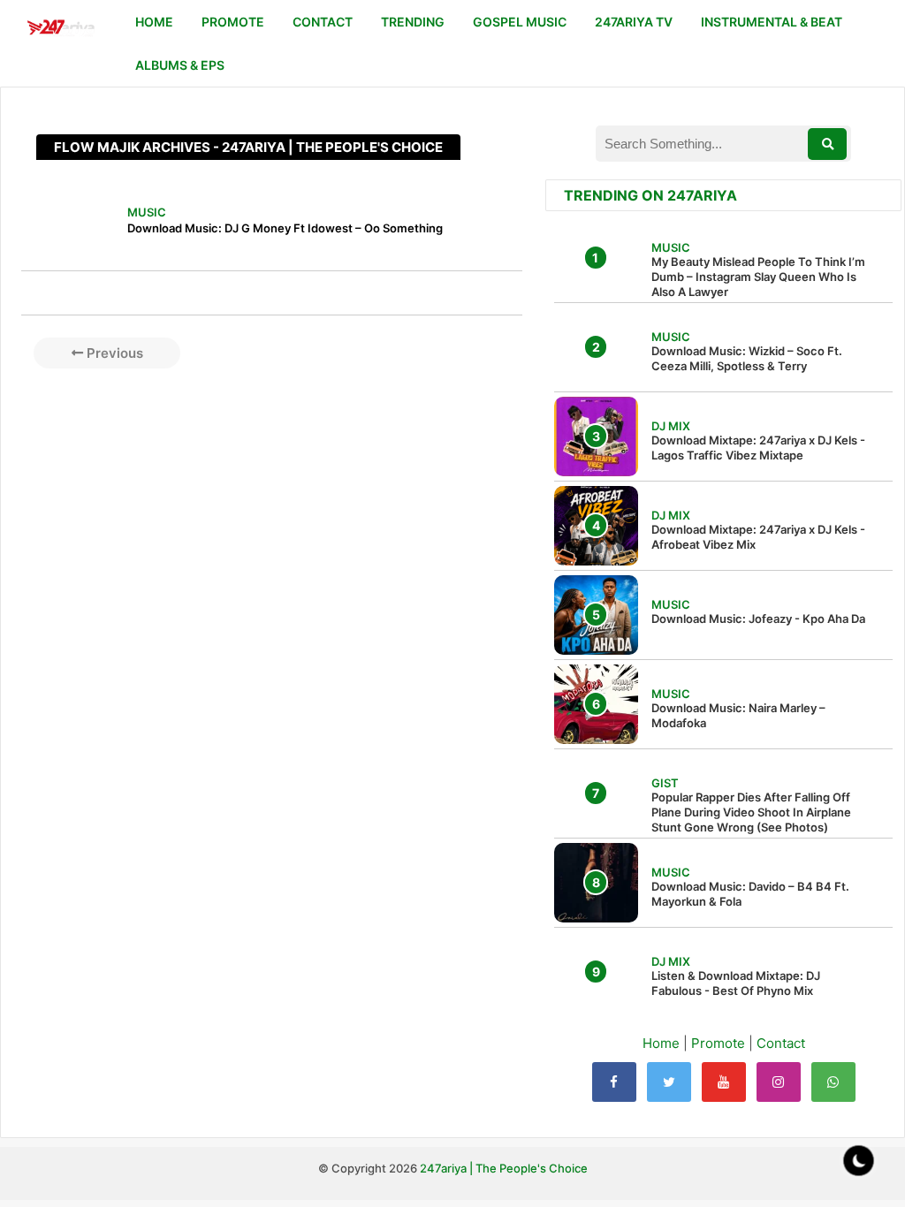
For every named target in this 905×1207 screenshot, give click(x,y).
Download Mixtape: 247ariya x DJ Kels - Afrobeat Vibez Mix (758, 536)
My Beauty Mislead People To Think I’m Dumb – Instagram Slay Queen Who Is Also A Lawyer (758, 276)
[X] (669, 1082)
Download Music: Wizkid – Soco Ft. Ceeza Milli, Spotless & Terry (746, 358)
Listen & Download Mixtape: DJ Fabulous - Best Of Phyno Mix (735, 983)
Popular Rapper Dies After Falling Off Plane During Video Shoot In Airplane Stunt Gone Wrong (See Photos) (751, 812)
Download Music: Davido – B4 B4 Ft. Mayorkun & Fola (750, 893)
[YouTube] (724, 1082)
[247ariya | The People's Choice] (60, 29)
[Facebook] (614, 1082)
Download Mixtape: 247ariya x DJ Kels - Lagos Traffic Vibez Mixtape (758, 447)
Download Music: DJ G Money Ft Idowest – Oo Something (285, 228)
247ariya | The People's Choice (504, 1168)
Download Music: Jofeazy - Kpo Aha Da (758, 618)
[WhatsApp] (833, 1082)
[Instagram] (779, 1082)
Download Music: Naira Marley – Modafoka (738, 715)
